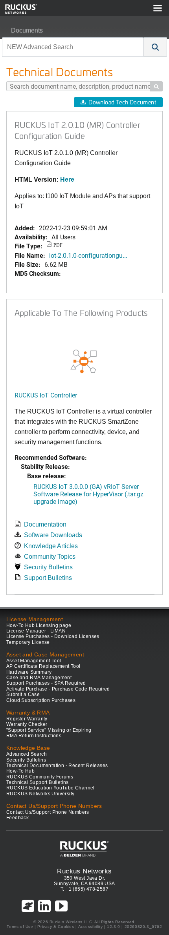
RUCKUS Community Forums (39, 777)
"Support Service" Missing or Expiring (49, 730)
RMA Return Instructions (33, 735)
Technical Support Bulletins (37, 782)
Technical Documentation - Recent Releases (57, 765)
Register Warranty (27, 719)
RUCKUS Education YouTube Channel (50, 788)
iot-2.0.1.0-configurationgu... (88, 255)
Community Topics (49, 556)
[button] (155, 47)
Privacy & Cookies (55, 926)
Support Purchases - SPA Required (46, 683)
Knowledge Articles (51, 546)
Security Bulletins (48, 567)
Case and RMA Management (39, 677)
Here (67, 179)
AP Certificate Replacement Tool (43, 666)
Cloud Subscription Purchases (40, 700)
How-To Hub (20, 771)
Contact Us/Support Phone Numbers (47, 812)
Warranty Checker (26, 724)
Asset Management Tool (33, 660)
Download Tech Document (122, 102)
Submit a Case (23, 694)
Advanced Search (26, 754)
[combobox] (72, 47)
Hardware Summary (28, 672)
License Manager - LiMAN (36, 631)
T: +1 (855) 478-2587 (84, 889)
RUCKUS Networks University (40, 793)
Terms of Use (20, 926)
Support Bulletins (48, 577)
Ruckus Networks (84, 871)
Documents (27, 30)
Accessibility (90, 926)
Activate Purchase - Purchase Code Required (58, 689)
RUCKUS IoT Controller (46, 395)
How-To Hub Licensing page (38, 625)
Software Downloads (53, 535)
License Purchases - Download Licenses (52, 636)
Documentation (45, 524)
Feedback (17, 817)
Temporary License (28, 642)
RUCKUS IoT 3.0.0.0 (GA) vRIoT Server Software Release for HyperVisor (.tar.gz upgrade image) (88, 493)
